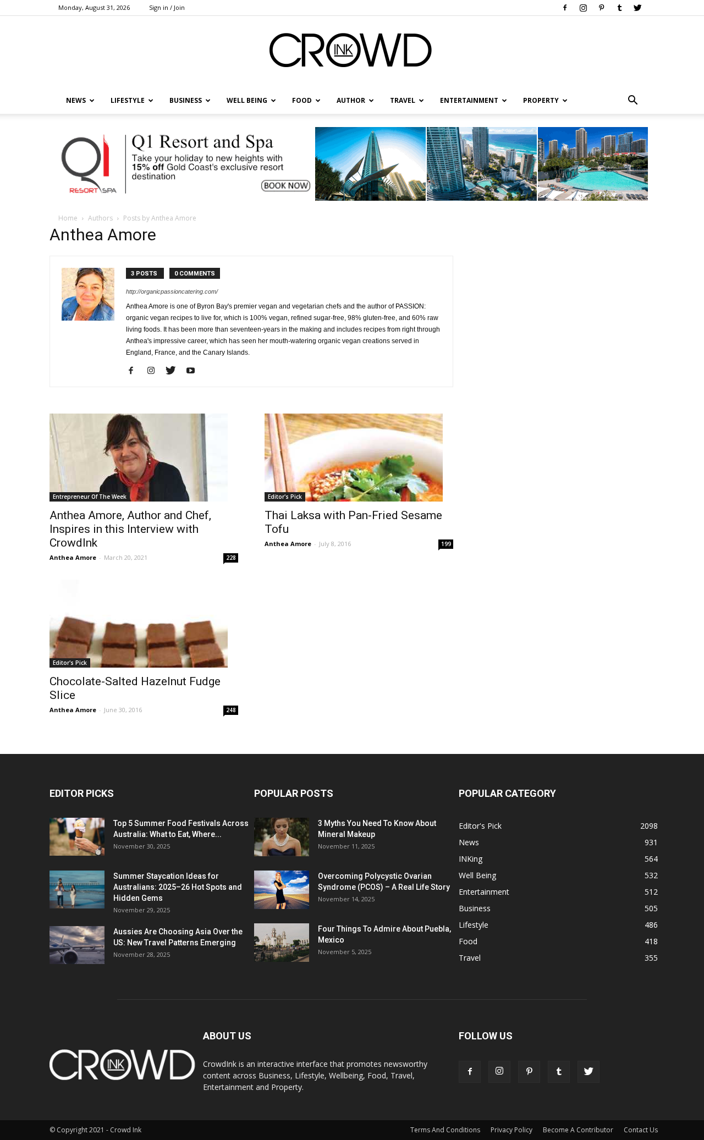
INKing (470, 858)
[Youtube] (194, 371)
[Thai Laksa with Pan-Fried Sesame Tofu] (359, 458)
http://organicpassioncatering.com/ (172, 291)
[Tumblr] (619, 7)
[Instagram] (583, 7)
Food (302, 100)
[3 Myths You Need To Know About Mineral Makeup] (281, 837)
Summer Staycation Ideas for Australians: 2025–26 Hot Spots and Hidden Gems (177, 887)
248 (231, 710)
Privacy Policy (511, 1130)
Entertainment (469, 100)
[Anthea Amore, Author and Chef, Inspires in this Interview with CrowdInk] (144, 458)
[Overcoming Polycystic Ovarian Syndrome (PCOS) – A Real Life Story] (281, 890)
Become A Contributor (578, 1130)
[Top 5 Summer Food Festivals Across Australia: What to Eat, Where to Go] (77, 837)
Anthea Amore (73, 557)
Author (351, 100)
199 (446, 544)
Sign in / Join (167, 7)
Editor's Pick (285, 496)
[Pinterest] (601, 7)
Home (68, 218)
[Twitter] (637, 7)
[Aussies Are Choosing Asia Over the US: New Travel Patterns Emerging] (77, 945)
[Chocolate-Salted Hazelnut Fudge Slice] (144, 624)
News (469, 842)
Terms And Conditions (445, 1130)
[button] (632, 100)
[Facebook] (565, 7)
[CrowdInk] (352, 52)
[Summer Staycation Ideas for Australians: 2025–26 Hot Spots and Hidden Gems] (77, 889)
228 (231, 557)
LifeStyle (128, 100)
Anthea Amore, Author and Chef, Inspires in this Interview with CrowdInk (130, 529)
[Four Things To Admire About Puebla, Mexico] (281, 942)
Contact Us (641, 1130)
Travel (402, 100)
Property (541, 100)
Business (185, 100)
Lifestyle (473, 924)
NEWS (76, 100)
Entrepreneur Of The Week (90, 496)
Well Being (247, 100)
